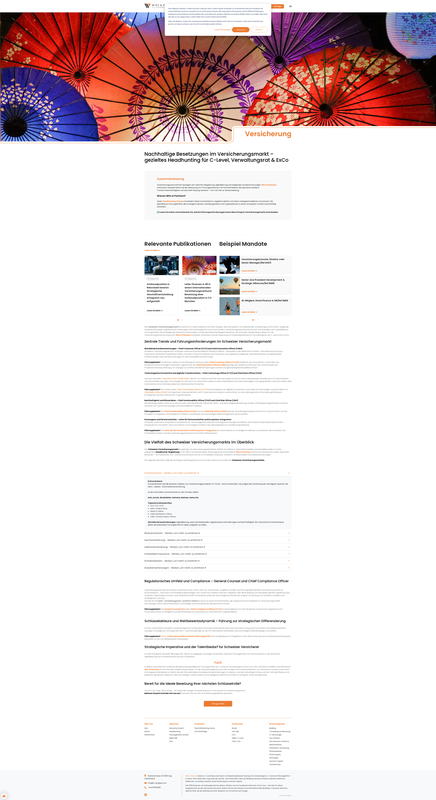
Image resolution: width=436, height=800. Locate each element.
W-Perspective (153, 279)
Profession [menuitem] (199, 724)
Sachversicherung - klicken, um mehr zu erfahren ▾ (173, 540)
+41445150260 (154, 787)
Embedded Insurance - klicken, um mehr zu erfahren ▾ (175, 553)
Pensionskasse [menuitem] (275, 751)
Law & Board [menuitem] (274, 738)
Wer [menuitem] (146, 728)
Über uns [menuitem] (148, 724)
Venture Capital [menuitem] (276, 761)
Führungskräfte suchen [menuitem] (179, 735)
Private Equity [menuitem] (275, 754)
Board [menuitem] (234, 728)
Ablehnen (259, 30)
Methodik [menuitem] (173, 738)
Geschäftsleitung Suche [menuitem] (204, 728)
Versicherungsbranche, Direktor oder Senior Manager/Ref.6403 (263, 261)
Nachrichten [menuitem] (149, 735)
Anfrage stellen (218, 704)
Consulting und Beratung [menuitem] (279, 731)
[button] (178, 320)
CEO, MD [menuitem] (235, 731)
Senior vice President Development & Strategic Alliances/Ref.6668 (263, 281)
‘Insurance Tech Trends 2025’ (175, 378)
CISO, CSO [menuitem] (236, 741)
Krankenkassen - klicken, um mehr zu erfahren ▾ (171, 560)
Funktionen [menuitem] (237, 724)
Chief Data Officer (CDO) (156, 392)
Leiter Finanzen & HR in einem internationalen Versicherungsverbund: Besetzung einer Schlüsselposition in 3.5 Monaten (198, 293)
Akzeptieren (240, 30)
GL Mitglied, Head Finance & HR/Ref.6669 (265, 300)
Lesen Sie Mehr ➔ (152, 250)
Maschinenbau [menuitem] (275, 744)
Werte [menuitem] (147, 731)
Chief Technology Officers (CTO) (192, 389)
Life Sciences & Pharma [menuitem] (279, 741)
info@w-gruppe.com (157, 783)
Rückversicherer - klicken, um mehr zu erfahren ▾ (172, 533)
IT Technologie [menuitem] (275, 735)
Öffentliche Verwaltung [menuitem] (279, 748)
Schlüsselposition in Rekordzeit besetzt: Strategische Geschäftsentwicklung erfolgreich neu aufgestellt (160, 293)
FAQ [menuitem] (171, 741)
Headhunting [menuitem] (174, 731)
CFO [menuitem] (233, 735)
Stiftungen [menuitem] (273, 758)
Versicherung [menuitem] (274, 764)
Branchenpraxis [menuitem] (277, 724)
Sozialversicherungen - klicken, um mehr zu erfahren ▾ (175, 567)
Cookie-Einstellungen (222, 30)
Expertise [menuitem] (173, 724)
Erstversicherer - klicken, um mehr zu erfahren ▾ (171, 473)
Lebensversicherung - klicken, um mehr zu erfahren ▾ (174, 547)
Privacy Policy (285, 795)
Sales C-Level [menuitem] (237, 738)
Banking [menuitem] (272, 728)
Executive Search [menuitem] (176, 728)
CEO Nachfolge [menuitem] (200, 731)
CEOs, (164, 636)
